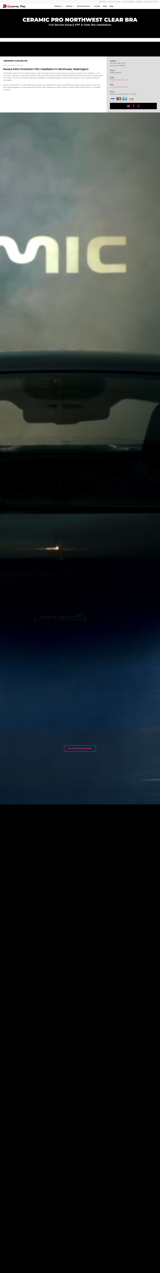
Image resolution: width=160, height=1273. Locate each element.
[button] (67, 49)
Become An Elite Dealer (114, 1)
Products (57, 6)
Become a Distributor (128, 1)
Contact (97, 6)
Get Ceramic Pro (83, 6)
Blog (111, 6)
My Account (148, 1)
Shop (105, 6)
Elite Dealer (102, 1)
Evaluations (139, 1)
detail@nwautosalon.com (119, 80)
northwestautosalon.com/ (119, 87)
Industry (69, 6)
